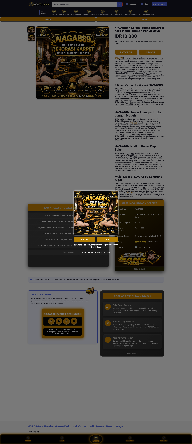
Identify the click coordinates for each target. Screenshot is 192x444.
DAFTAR (84, 239)
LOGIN (107, 239)
